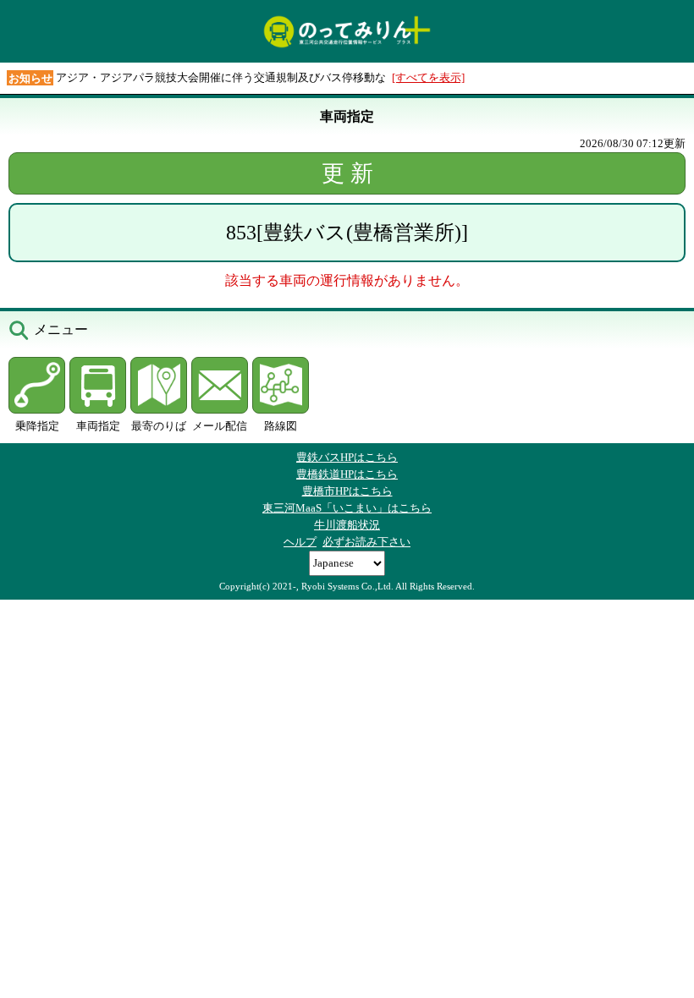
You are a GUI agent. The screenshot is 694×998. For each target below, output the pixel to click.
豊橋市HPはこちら (347, 491)
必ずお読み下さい (366, 541)
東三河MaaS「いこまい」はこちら (347, 508)
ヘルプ (300, 541)
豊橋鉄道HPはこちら (347, 474)
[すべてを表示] (428, 77)
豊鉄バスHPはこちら (347, 457)
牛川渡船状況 (347, 524)
